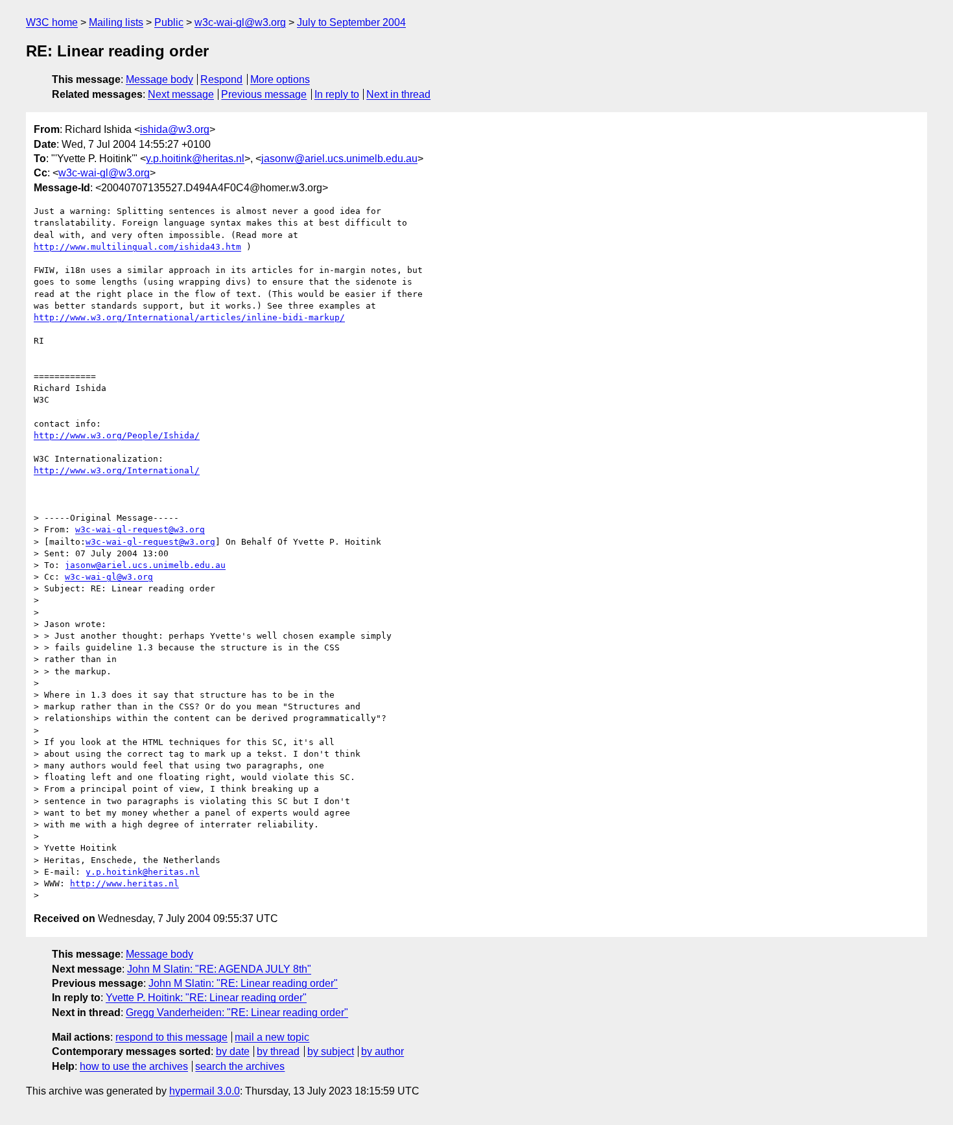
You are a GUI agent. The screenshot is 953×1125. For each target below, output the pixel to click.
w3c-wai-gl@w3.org (240, 22)
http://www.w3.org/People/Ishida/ (117, 435)
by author (382, 1051)
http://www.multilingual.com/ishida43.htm (137, 247)
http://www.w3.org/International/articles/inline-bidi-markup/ (189, 317)
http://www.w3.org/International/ (117, 470)
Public (168, 22)
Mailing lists (116, 22)
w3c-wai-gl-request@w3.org (140, 529)
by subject (330, 1051)
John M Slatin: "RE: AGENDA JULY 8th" (219, 969)
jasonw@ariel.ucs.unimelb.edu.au (339, 158)
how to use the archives (134, 1066)
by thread (278, 1051)
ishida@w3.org (174, 129)
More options (280, 79)
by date (233, 1051)
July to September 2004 (351, 22)
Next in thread (398, 94)
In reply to (336, 94)
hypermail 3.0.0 (204, 1090)
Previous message (264, 94)
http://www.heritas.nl (124, 883)
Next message (181, 94)
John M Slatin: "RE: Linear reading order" (243, 983)
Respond (221, 79)
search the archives (240, 1066)
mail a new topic (272, 1037)
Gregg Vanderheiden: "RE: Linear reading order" (237, 1012)
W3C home (52, 22)
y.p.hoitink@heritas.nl (195, 158)
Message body (159, 79)
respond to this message (171, 1037)
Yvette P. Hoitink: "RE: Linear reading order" (206, 997)
